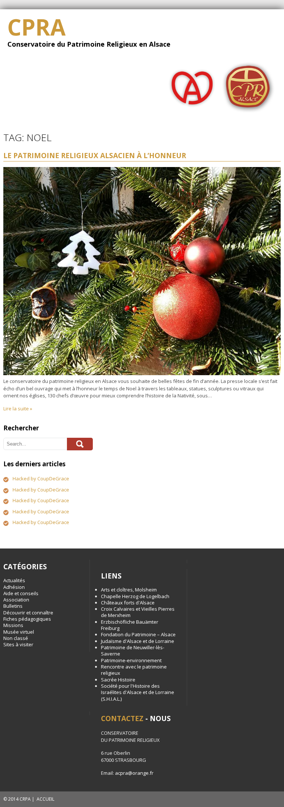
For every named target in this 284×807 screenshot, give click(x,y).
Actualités (14, 580)
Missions (13, 625)
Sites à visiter (18, 644)
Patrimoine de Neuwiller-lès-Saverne (132, 650)
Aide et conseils (20, 593)
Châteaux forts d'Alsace (128, 602)
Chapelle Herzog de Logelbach (135, 596)
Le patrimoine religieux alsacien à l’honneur (94, 155)
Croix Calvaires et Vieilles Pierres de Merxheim (138, 612)
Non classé (15, 638)
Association (16, 599)
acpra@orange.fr (134, 773)
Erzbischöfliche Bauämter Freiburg (129, 624)
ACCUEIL (45, 799)
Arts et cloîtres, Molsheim (129, 589)
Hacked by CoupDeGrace (41, 478)
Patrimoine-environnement (131, 660)
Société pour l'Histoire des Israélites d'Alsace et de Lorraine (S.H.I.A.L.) (137, 692)
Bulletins (13, 606)
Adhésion (14, 587)
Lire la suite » (17, 408)
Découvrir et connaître (28, 612)
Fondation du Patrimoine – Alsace (138, 634)
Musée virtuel (18, 631)
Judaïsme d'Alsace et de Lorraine (137, 641)
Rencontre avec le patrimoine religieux (134, 669)
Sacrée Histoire (118, 679)
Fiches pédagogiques (27, 619)
